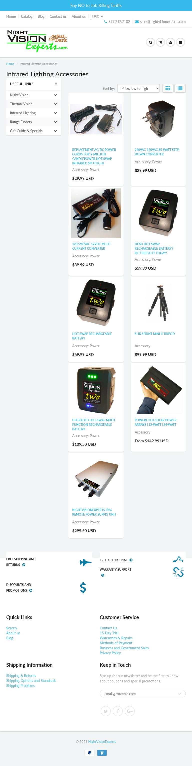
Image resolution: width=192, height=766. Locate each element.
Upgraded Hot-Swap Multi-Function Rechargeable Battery (94, 424)
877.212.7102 (119, 21)
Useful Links (22, 84)
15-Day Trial (109, 633)
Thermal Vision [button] (21, 105)
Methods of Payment (116, 643)
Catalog (26, 16)
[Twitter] (106, 711)
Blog (41, 16)
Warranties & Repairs (116, 638)
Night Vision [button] (19, 96)
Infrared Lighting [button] (23, 114)
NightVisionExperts (102, 742)
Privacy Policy (110, 653)
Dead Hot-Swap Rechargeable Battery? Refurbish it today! (154, 248)
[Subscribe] (179, 694)
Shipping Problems (20, 685)
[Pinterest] (130, 711)
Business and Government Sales (124, 648)
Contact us (58, 16)
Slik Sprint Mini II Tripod (155, 334)
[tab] (33, 95)
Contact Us (108, 628)
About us (79, 16)
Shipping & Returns (21, 675)
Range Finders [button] (21, 123)
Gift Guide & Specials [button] (26, 132)
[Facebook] (118, 711)
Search (11, 628)
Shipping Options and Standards (31, 680)
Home (11, 16)
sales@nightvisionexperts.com (163, 21)
